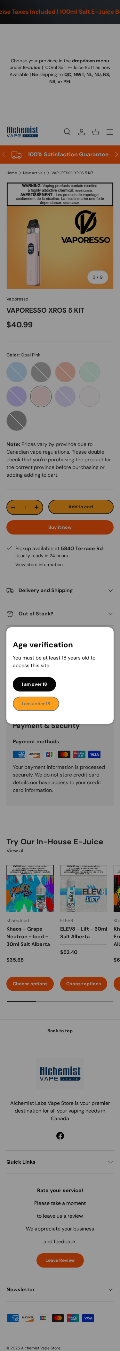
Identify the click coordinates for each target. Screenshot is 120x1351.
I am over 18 (34, 684)
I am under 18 (36, 704)
